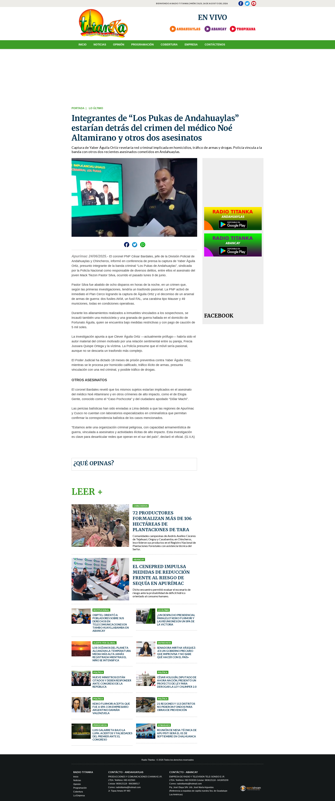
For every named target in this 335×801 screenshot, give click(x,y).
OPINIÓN (118, 44)
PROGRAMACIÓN (142, 44)
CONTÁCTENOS (215, 44)
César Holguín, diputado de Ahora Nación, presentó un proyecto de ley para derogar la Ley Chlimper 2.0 (176, 682)
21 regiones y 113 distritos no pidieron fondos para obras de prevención (176, 706)
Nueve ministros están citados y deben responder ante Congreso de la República (111, 682)
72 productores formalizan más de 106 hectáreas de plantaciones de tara (162, 521)
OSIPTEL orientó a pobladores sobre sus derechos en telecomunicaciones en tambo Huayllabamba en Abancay (110, 622)
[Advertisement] (167, 76)
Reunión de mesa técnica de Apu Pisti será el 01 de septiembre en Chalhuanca (177, 733)
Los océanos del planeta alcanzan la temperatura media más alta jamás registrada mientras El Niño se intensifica (111, 654)
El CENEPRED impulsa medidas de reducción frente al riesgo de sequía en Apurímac (161, 575)
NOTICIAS (100, 44)
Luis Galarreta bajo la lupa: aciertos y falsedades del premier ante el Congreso (112, 734)
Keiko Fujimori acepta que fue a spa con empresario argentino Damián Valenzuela (111, 708)
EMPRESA (191, 44)
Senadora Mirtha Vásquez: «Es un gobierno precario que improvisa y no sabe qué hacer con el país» (176, 652)
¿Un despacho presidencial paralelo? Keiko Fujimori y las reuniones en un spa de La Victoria (176, 619)
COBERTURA (169, 44)
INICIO (83, 44)
